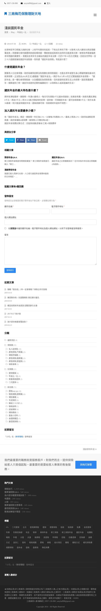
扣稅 (63, 537)
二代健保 (12, 382)
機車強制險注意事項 (13, 505)
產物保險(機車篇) (16, 358)
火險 (6, 502)
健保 (44, 527)
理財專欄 (12, 397)
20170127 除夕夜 (14, 314)
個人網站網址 (10, 217)
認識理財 (12, 409)
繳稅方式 (76, 543)
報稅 (8, 537)
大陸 (22, 537)
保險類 (10, 345)
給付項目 (58, 543)
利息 (27, 532)
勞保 (35, 532)
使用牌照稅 (34, 527)
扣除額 (82, 537)
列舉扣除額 (17, 532)
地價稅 (90, 532)
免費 (78, 527)
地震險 (7, 499)
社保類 (10, 369)
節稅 (42, 543)
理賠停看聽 (13, 355)
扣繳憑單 (72, 537)
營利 (24, 543)
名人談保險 (13, 349)
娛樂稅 (37, 537)
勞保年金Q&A (10, 157)
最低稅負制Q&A (11, 508)
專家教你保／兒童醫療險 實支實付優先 (23, 298)
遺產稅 (35, 548)
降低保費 (45, 548)
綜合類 (10, 387)
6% (7, 527)
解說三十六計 (14, 403)
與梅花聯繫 (86, 464)
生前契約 (12, 400)
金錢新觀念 (13, 418)
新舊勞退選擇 (14, 379)
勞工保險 (54, 532)
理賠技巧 (8, 489)
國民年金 (80, 532)
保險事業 (12, 364)
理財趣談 (12, 412)
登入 (48, 3)
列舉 (8, 532)
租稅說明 (12, 406)
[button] (95, 15)
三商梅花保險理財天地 (24, 14)
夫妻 (29, 537)
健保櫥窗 (12, 373)
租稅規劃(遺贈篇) (16, 394)
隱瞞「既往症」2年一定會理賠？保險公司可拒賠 (27, 289)
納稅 (49, 543)
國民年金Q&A (58, 157)
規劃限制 (9, 548)
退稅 (27, 548)
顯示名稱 (9, 206)
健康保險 (53, 527)
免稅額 (70, 527)
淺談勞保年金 (10, 170)
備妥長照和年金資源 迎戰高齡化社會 (22, 306)
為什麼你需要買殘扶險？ (17, 322)
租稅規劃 (33, 543)
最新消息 (11, 340)
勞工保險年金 (67, 532)
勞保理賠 (19, 437)
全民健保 (87, 527)
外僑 (15, 537)
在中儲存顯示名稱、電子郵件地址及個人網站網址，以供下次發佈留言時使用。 (45, 228)
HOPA (24, 44)
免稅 (62, 527)
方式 (8, 543)
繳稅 (67, 543)
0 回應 (50, 44)
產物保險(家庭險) (16, 361)
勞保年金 (43, 532)
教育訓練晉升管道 (12, 512)
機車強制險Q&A (11, 492)
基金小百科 (13, 415)
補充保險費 (87, 543)
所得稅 (55, 537)
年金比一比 (37, 44)
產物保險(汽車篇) (16, 352)
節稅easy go (13, 391)
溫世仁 (16, 543)
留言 (6, 235)
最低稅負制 (13, 422)
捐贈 (90, 537)
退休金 (19, 548)
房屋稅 (46, 537)
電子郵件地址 (57, 206)
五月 (24, 527)
